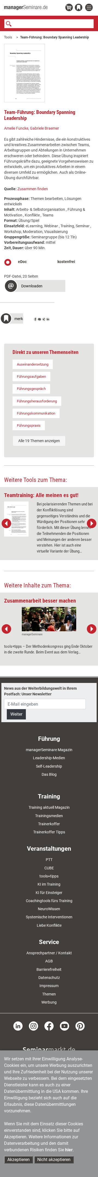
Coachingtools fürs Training (49, 901)
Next (91, 523)
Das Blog (49, 774)
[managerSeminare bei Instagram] (33, 1026)
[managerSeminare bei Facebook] (49, 1026)
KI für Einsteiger (49, 892)
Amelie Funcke (16, 128)
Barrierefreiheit (49, 969)
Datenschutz (49, 977)
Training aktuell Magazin (49, 807)
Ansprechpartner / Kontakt (49, 953)
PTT (49, 859)
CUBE (49, 868)
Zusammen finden (32, 189)
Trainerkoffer (49, 824)
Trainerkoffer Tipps (49, 832)
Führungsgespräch (31, 389)
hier (69, 1149)
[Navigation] (89, 8)
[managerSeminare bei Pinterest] (80, 1026)
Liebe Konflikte (49, 925)
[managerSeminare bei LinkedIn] (18, 1026)
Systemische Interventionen (49, 917)
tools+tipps (49, 876)
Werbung (49, 1002)
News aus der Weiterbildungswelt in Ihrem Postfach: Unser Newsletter (40, 691)
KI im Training (49, 884)
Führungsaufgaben (31, 376)
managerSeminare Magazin (49, 750)
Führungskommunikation (36, 413)
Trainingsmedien (49, 816)
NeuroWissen (49, 909)
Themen (49, 994)
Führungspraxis (29, 425)
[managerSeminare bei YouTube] (64, 1026)
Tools (8, 37)
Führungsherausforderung (37, 401)
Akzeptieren (18, 1159)
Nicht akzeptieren (54, 1159)
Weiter (16, 714)
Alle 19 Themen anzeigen (39, 441)
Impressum (49, 986)
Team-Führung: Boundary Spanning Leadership (54, 37)
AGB (49, 961)
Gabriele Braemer (44, 128)
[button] (34, 286)
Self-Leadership (49, 766)
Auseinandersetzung (32, 364)
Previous (6, 523)
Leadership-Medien (49, 758)
